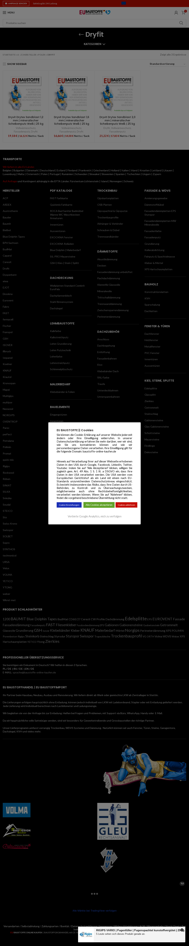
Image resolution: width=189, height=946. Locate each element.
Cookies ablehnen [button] (126, 505)
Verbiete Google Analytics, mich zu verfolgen (94, 516)
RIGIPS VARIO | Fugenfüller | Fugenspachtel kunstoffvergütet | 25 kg (140, 930)
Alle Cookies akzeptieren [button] (99, 504)
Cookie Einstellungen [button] (69, 505)
